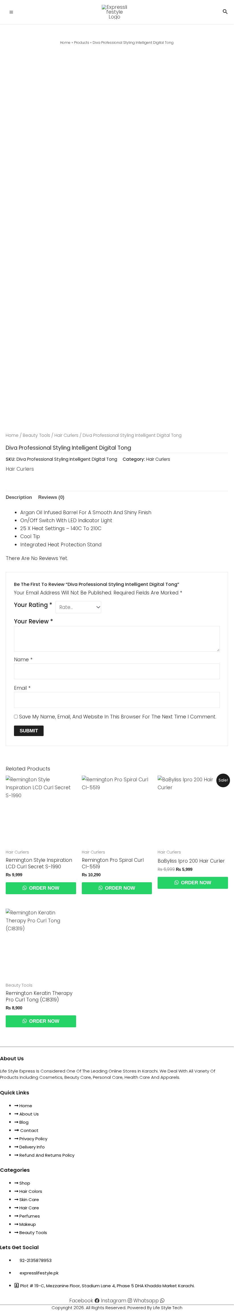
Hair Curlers (66, 435)
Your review (33, 621)
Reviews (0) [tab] (51, 497)
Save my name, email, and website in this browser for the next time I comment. (117, 716)
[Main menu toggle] (11, 12)
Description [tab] (19, 497)
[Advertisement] (117, 89)
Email (22, 688)
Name (23, 659)
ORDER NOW (43, 888)
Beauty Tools (36, 435)
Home (12, 435)
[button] (225, 12)
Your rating (33, 605)
